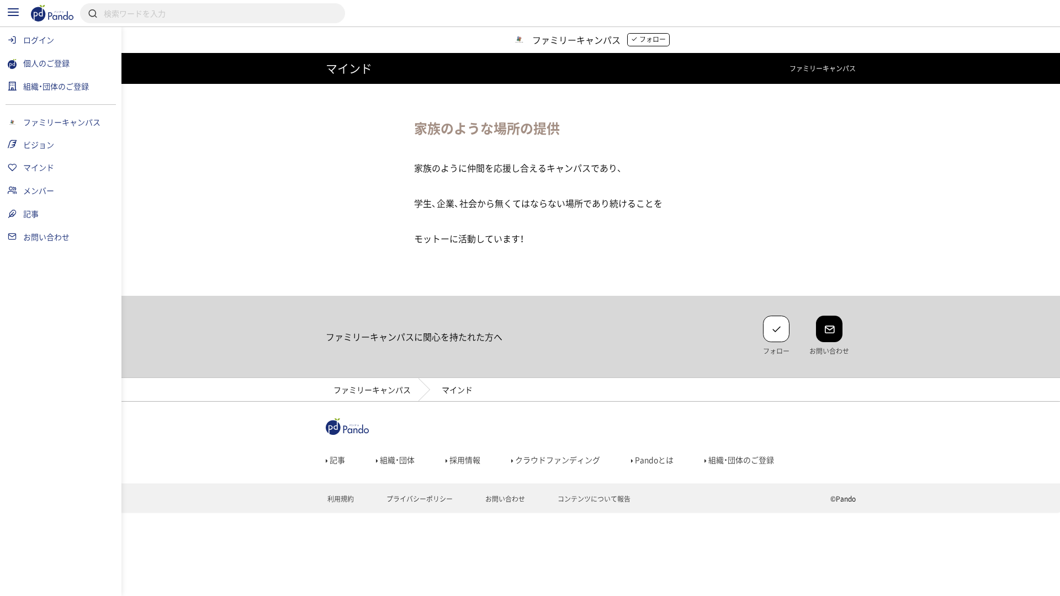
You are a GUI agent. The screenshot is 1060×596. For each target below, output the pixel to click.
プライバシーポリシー (419, 499)
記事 (336, 459)
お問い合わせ (504, 499)
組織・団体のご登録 (740, 459)
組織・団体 (396, 459)
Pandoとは (653, 459)
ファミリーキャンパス (372, 389)
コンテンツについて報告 (593, 499)
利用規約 (340, 499)
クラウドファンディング (556, 459)
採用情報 (464, 459)
